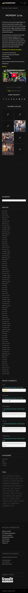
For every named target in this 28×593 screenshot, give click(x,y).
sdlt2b (18, 91)
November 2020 (6, 277)
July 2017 (4, 357)
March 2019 (5, 317)
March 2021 (5, 269)
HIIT (22, 485)
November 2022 (6, 229)
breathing (17, 475)
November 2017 (6, 349)
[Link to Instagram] (22, 591)
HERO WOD (17, 485)
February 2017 (5, 367)
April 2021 (4, 267)
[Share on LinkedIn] (14, 99)
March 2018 (5, 341)
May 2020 (4, 289)
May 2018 (4, 337)
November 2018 (6, 325)
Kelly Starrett (17, 488)
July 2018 (4, 333)
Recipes (4, 498)
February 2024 (5, 221)
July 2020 (4, 285)
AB (3, 475)
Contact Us (5, 543)
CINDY (21, 478)
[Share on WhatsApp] (9, 99)
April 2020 (4, 291)
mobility (17, 490)
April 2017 (4, 363)
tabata (10, 500)
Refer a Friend (5, 541)
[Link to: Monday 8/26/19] (8, 149)
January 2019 (5, 321)
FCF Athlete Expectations (8, 533)
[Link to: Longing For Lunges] (8, 138)
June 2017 (4, 359)
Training (4, 465)
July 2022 (4, 237)
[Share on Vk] (19, 99)
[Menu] (24, 3)
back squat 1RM (8, 475)
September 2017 (6, 353)
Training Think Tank (15, 503)
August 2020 (5, 283)
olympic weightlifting (7, 495)
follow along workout (15, 483)
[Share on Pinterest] (11, 99)
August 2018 (5, 331)
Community (5, 459)
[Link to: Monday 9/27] (8, 126)
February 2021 (5, 271)
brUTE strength (6, 478)
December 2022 (6, 227)
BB (13, 475)
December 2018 (6, 323)
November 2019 (6, 301)
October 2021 (5, 255)
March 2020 (5, 293)
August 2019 (5, 307)
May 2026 (4, 211)
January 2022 (5, 249)
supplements (5, 500)
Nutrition (4, 463)
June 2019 (4, 311)
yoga (13, 505)
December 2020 (6, 275)
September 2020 (6, 281)
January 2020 (5, 297)
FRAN (13, 485)
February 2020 (5, 295)
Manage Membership (7, 537)
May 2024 (4, 219)
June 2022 (4, 239)
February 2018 (5, 343)
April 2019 (4, 315)
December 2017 (6, 347)
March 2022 (5, 245)
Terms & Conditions (7, 535)
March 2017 (5, 365)
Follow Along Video (6, 483)
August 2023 (5, 223)
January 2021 (5, 273)
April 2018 (4, 339)
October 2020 (5, 279)
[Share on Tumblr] (16, 99)
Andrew (19, 87)
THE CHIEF (5, 503)
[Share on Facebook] (3, 99)
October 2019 (5, 303)
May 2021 (4, 265)
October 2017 (5, 351)
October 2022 (5, 231)
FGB (22, 480)
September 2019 (6, 305)
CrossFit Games (6, 480)
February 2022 (5, 247)
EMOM (18, 480)
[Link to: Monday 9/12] (20, 114)
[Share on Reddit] (22, 99)
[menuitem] (20, 3)
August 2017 (5, 355)
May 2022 (4, 241)
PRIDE (13, 495)
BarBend (13, 91)
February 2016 (5, 373)
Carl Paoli (12, 478)
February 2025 (5, 217)
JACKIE (12, 488)
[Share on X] (6, 99)
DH (11, 480)
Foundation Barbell (6, 485)
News (3, 461)
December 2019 (6, 299)
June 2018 (4, 335)
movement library (6, 493)
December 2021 (6, 251)
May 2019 (4, 313)
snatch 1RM (12, 498)
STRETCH (17, 498)
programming (18, 495)
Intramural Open (6, 488)
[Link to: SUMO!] (20, 149)
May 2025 (4, 213)
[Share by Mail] (24, 99)
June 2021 (4, 263)
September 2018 (6, 329)
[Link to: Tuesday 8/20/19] (20, 126)
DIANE (14, 480)
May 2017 (4, 361)
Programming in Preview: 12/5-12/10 (13, 387)
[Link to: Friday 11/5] (8, 114)
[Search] (20, 3)
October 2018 (5, 327)
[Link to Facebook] (20, 591)
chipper (16, 478)
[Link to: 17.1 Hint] (20, 138)
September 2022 (6, 233)
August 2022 (5, 235)
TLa (9, 503)
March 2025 (5, 215)
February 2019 (5, 319)
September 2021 (6, 257)
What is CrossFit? (6, 531)
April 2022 (4, 243)
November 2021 (6, 253)
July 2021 (4, 261)
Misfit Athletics (11, 490)
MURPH (12, 493)
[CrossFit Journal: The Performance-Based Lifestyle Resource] (7, 582)
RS (7, 498)
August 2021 (5, 259)
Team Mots (15, 500)
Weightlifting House (7, 505)
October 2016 (5, 371)
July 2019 (4, 309)
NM (16, 493)
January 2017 (5, 369)
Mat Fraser (5, 490)
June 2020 (4, 287)
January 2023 (5, 225)
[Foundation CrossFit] (11, 3)
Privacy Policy (5, 539)
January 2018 (5, 345)
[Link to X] (25, 591)
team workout (21, 500)
